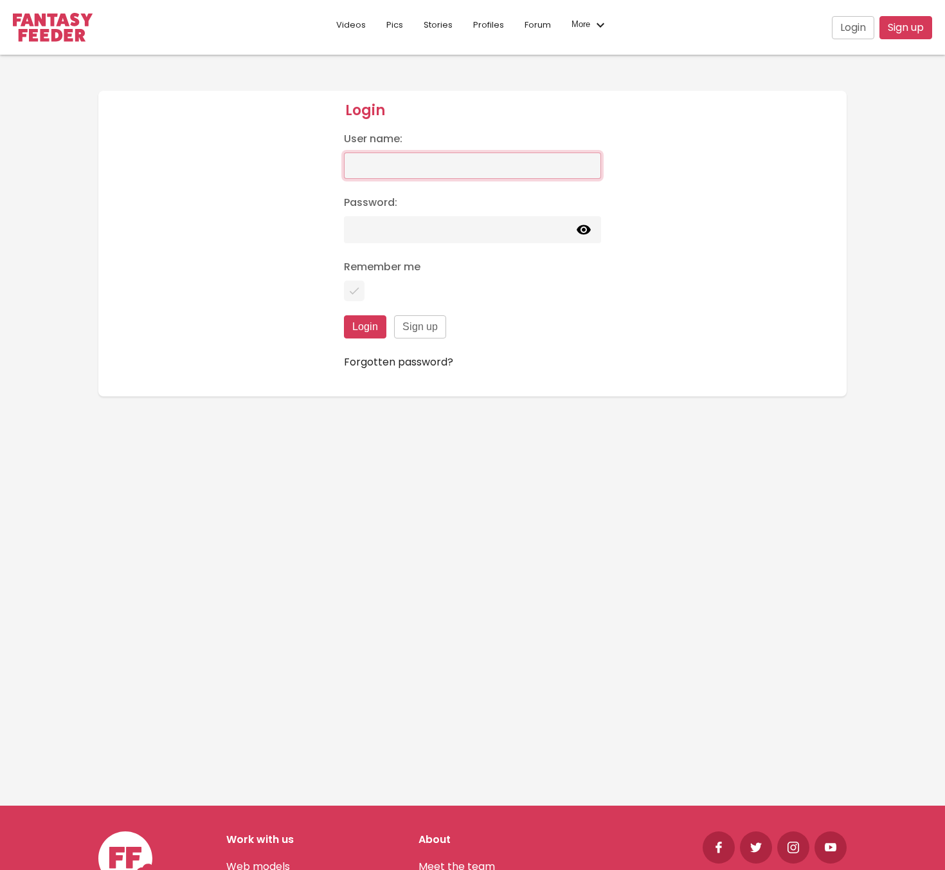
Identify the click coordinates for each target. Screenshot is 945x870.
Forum (538, 25)
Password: (370, 202)
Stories (438, 25)
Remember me (382, 266)
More (582, 25)
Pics (394, 25)
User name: (373, 138)
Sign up (906, 27)
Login (853, 27)
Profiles (488, 25)
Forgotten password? (398, 362)
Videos (351, 25)
